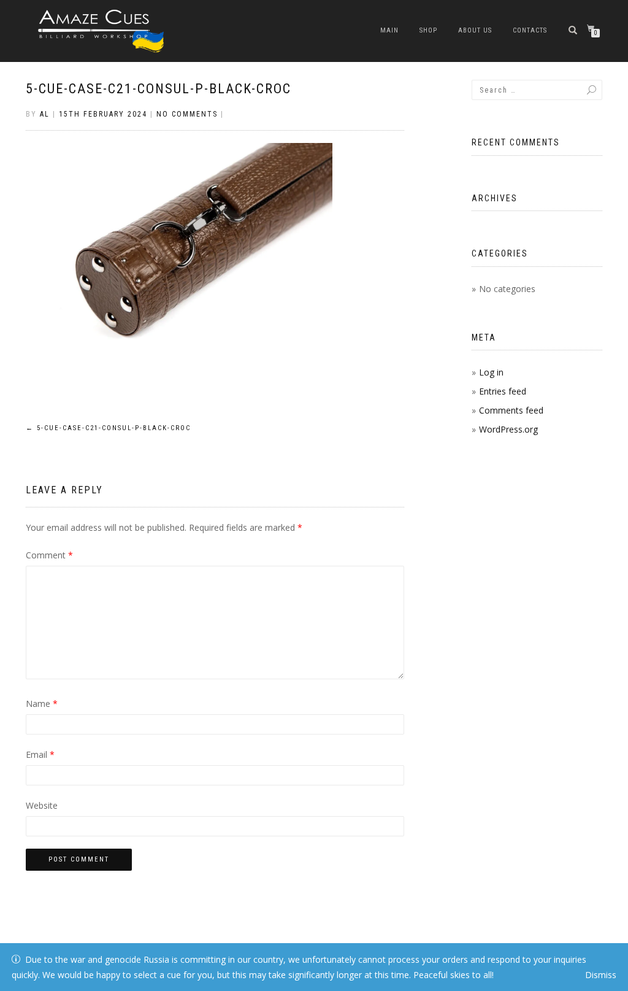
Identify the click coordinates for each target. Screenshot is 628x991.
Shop (428, 30)
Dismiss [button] (600, 975)
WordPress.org (508, 429)
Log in (491, 372)
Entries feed (502, 391)
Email (40, 754)
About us (475, 30)
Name (42, 703)
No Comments (187, 114)
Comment (49, 555)
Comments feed (511, 410)
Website (42, 805)
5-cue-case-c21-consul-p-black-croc (158, 88)
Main (389, 30)
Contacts (530, 30)
